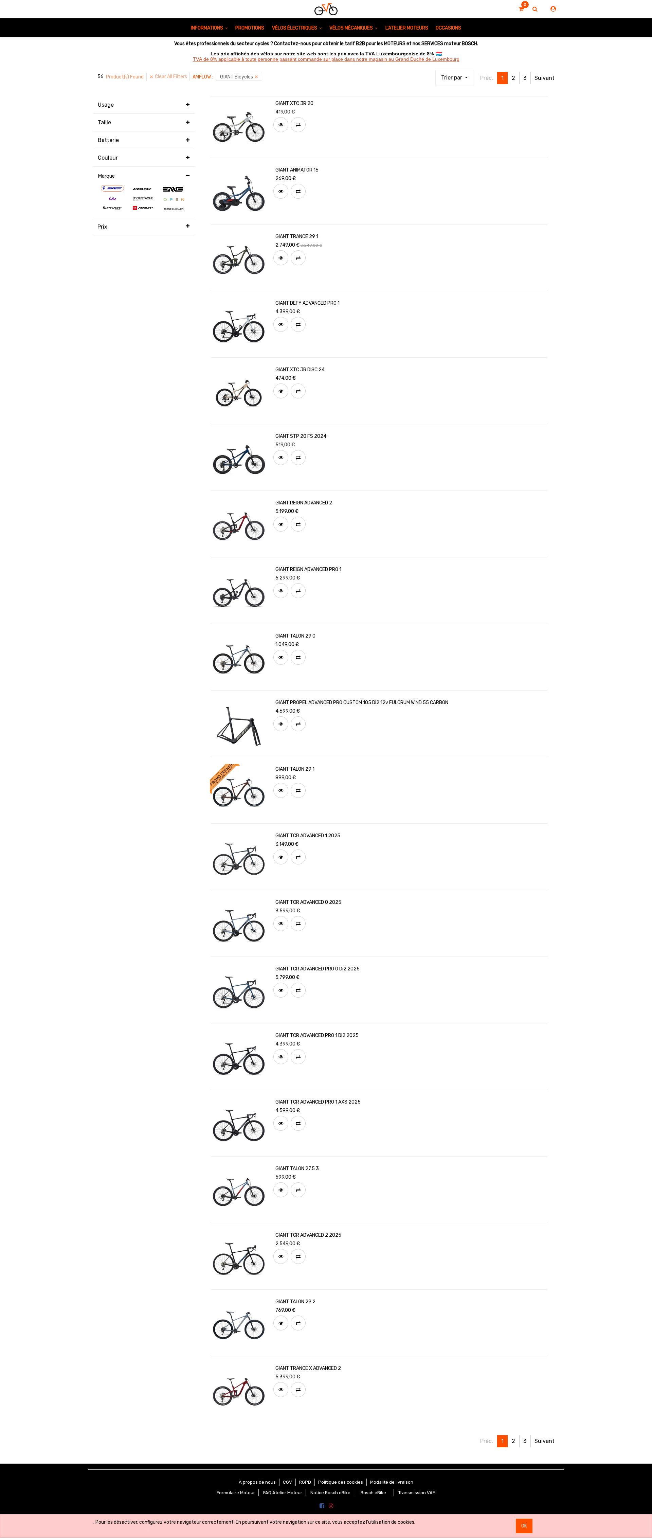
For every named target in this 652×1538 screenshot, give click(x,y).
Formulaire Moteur (236, 1492)
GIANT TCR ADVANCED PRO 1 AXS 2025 (318, 1102)
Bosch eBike (373, 1492)
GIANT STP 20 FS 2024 (300, 436)
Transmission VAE (416, 1492)
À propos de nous (257, 1482)
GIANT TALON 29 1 (294, 769)
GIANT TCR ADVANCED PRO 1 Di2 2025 (317, 1035)
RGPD (305, 1482)
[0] (521, 9)
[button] (454, 78)
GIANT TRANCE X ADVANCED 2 (308, 1368)
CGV (287, 1482)
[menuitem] (250, 27)
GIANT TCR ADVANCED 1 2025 (307, 836)
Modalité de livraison (391, 1482)
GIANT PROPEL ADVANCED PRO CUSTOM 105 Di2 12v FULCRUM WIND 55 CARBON (361, 702)
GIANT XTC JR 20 (294, 103)
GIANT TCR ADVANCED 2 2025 (308, 1235)
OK (524, 1526)
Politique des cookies (340, 1482)
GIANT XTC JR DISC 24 (300, 370)
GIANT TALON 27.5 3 (297, 1169)
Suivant (545, 78)
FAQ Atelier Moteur (282, 1492)
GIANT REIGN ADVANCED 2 (303, 503)
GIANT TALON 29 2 (295, 1302)
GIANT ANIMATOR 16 (297, 170)
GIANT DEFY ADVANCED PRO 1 (307, 303)
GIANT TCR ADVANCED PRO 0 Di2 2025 (317, 969)
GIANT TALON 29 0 (295, 636)
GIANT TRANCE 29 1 (296, 236)
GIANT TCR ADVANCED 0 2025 (308, 902)
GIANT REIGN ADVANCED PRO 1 (308, 569)
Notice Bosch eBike (330, 1492)
